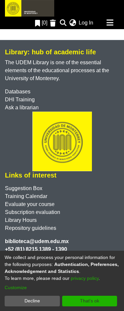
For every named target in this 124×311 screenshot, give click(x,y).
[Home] (29, 8)
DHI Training (20, 99)
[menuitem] (72, 23)
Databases (17, 91)
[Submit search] (63, 23)
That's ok (89, 300)
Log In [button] (86, 23)
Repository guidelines (30, 228)
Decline (32, 300)
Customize (16, 287)
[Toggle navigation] (110, 23)
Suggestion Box (23, 188)
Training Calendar (26, 196)
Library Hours (21, 220)
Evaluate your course (30, 204)
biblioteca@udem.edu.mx (37, 241)
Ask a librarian (22, 107)
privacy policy (85, 278)
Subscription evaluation (32, 212)
